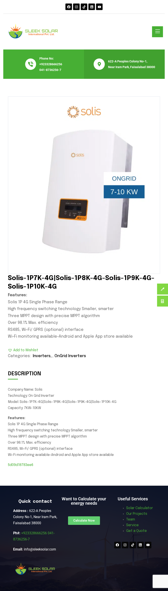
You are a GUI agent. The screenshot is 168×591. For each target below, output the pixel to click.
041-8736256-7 (50, 70)
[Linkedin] (91, 7)
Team (130, 519)
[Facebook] (68, 7)
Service (132, 525)
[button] (23, 350)
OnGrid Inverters (70, 356)
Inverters (42, 356)
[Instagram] (76, 7)
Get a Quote (136, 531)
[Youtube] (99, 7)
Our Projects (136, 514)
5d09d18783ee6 (20, 465)
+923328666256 (50, 64)
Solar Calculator (139, 508)
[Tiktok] (84, 7)
